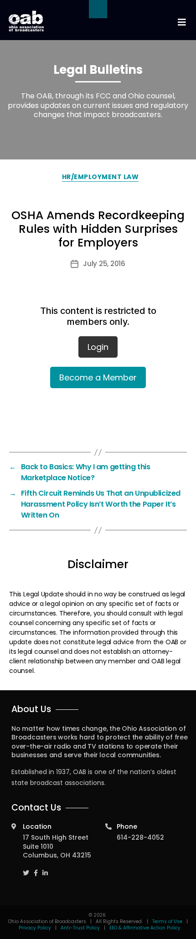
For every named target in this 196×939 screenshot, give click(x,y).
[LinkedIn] (45, 869)
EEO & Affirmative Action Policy (145, 927)
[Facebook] (36, 869)
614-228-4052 (140, 837)
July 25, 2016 (104, 263)
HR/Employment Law (100, 176)
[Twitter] (26, 869)
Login (98, 347)
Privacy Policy (35, 927)
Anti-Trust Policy (80, 927)
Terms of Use (168, 921)
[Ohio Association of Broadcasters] (26, 21)
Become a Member (98, 377)
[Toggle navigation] (181, 22)
